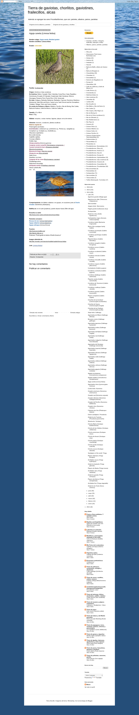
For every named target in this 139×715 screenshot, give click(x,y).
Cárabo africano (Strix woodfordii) (96, 597)
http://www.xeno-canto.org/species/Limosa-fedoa (44, 215)
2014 (88, 189)
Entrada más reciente (36, 312)
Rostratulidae (90, 171)
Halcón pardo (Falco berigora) (95, 643)
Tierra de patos (91, 609)
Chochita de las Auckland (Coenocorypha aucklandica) (97, 300)
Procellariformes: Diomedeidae (95, 146)
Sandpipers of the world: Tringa (97, 453)
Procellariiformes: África (93, 148)
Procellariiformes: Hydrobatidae (95, 157)
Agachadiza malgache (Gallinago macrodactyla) (98, 340)
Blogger (90, 701)
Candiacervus (90, 562)
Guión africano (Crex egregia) (95, 658)
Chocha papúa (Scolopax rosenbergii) (95, 441)
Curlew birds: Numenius (95, 388)
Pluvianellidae (90, 141)
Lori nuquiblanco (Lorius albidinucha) (96, 629)
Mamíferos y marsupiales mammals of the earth (95, 536)
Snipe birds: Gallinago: (94, 312)
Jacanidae (89, 99)
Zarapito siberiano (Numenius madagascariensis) (97, 398)
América (88, 60)
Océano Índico (90, 131)
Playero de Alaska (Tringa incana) (98, 468)
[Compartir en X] (55, 254)
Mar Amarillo (90, 104)
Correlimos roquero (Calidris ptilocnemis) (96, 264)
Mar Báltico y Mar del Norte (94, 106)
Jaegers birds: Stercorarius (96, 206)
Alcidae (88, 58)
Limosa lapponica (45, 223)
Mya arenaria (43, 153)
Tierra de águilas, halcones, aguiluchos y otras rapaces (95, 641)
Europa (88, 82)
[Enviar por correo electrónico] (51, 254)
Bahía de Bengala (91, 71)
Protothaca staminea (48, 165)
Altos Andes (90, 517)
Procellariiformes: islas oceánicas (96, 159)
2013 (88, 192)
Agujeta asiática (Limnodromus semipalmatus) (97, 378)
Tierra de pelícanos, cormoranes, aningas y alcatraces (94, 568)
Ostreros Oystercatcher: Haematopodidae (93, 136)
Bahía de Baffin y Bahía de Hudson (96, 67)
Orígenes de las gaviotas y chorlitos (64, 24)
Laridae (88, 101)
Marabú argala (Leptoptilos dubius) (96, 635)
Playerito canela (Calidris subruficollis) (95, 279)
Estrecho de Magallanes (93, 80)
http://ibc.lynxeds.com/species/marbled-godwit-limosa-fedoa (47, 241)
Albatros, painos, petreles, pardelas (97, 44)
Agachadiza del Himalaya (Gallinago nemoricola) (95, 345)
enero (90, 503)
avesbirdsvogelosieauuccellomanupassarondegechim (96, 587)
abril (89, 496)
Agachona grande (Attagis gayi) (97, 197)
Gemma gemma (46, 143)
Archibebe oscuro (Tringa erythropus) (95, 460)
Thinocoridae (90, 177)
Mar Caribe (89, 108)
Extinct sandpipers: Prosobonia (97, 414)
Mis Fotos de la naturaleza (95, 545)
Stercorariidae (90, 175)
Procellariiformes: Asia (93, 153)
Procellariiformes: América (94, 150)
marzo (90, 498)
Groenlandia (90, 92)
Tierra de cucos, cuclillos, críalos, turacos (95, 578)
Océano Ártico (90, 126)
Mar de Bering (90, 113)
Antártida (89, 62)
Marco (88, 684)
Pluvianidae (89, 144)
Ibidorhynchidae (91, 95)
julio (89, 194)
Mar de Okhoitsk (91, 117)
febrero (90, 501)
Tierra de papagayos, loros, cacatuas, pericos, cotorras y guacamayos (96, 626)
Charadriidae (90, 73)
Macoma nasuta (47, 151)
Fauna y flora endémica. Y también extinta (95, 515)
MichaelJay (71, 701)
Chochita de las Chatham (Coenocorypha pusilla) (95, 309)
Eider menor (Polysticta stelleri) (95, 611)
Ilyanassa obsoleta (52, 147)
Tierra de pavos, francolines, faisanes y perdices (96, 648)
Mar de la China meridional (94, 115)
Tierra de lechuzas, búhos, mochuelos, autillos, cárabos (96, 595)
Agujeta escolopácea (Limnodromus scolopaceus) (97, 374)
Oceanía (88, 124)
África (88, 52)
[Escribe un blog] (53, 254)
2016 (88, 187)
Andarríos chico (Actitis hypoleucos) (95, 214)
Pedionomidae (90, 139)
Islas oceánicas (91, 97)
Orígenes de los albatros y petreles (39, 24)
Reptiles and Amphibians (95, 522)
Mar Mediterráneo (91, 119)
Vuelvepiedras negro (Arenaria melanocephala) (97, 218)
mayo (90, 493)
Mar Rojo (89, 122)
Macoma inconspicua (35, 149)
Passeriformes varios (92, 590)
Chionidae (89, 75)
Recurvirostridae (91, 168)
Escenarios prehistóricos (95, 560)
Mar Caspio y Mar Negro (93, 110)
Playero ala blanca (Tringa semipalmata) (96, 479)
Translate (98, 677)
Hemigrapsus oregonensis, (55, 145)
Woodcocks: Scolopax (94, 421)
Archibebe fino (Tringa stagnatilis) (98, 483)
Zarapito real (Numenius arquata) (98, 395)
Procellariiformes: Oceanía (94, 162)
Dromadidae (90, 77)
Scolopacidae (39, 88)
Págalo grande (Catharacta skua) (98, 209)
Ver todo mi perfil (90, 687)
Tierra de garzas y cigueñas (95, 634)
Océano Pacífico (91, 133)
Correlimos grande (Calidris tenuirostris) (96, 292)
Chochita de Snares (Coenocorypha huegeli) (96, 304)
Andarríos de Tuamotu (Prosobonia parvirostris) (96, 417)
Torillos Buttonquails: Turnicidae (95, 180)
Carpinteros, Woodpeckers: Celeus (96, 605)
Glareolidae (89, 84)
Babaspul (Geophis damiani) (94, 531)
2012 (88, 507)
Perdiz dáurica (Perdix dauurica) (95, 651)
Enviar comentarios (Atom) (46, 316)
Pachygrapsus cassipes (51, 159)
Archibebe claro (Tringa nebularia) (95, 471)
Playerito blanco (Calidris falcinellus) (95, 239)
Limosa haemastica (46, 221)
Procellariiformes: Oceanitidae (95, 164)
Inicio (56, 312)
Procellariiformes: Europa (93, 155)
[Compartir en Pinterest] (58, 254)
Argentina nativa (92, 553)
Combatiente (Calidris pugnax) (97, 268)
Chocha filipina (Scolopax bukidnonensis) (95, 424)
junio (90, 490)
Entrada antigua (75, 312)
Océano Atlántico (91, 128)
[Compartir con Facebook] (56, 254)
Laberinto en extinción (94, 529)
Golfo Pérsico (90, 90)
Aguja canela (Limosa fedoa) (96, 381)
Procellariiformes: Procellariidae (95, 166)
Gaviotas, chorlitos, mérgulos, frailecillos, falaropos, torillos (95, 41)
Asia (87, 64)
